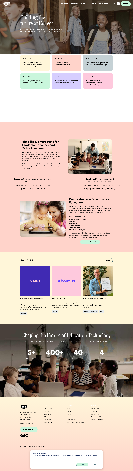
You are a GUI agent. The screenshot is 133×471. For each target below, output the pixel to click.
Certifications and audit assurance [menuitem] (77, 422)
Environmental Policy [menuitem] (97, 417)
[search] (118, 3)
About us (93, 4)
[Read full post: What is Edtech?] (66, 281)
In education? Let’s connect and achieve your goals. (66, 82)
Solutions (64, 4)
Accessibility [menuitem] (71, 420)
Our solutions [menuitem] (48, 408)
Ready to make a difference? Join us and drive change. (94, 83)
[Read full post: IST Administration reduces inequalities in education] (35, 281)
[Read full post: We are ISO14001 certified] (98, 281)
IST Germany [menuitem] (48, 422)
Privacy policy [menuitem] (95, 408)
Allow (82, 464)
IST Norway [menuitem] (47, 417)
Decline (94, 464)
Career (84, 4)
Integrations (74, 4)
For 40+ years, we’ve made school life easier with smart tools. (33, 83)
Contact (125, 3)
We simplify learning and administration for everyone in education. (32, 65)
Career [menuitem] (69, 414)
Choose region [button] (103, 4)
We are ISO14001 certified (94, 299)
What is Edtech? (58, 299)
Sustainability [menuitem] (71, 417)
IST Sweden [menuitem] (47, 414)
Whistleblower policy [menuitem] (97, 420)
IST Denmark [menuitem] (47, 420)
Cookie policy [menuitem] (95, 411)
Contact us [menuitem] (70, 408)
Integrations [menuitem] (47, 411)
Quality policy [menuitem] (95, 414)
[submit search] (118, 3)
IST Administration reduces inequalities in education (31, 300)
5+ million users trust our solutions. (62, 64)
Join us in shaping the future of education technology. (97, 64)
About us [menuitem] (70, 411)
